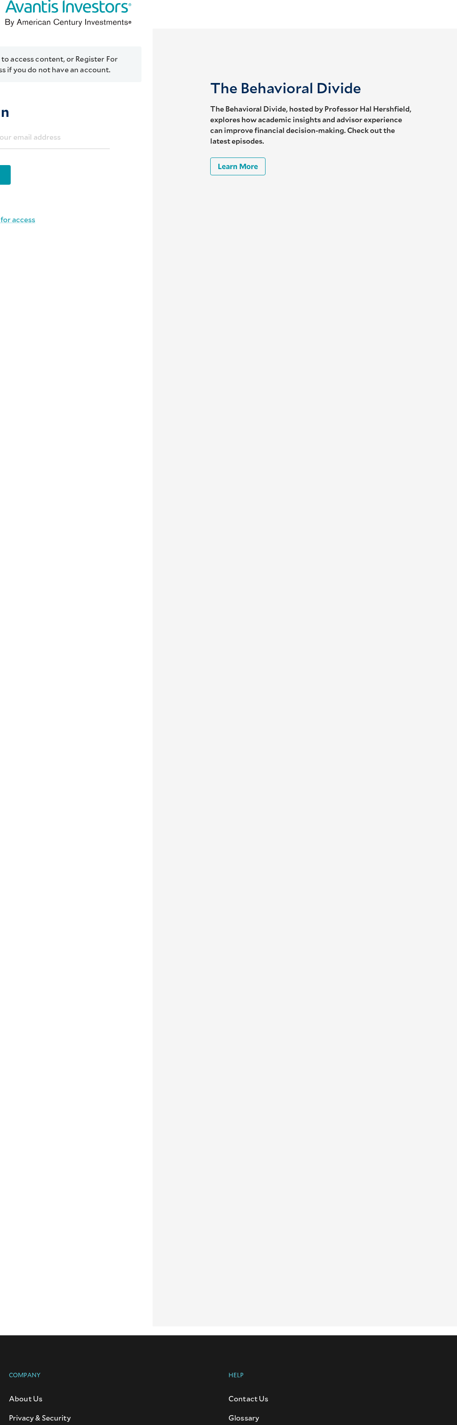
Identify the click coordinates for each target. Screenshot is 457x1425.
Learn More (238, 166)
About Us (25, 1398)
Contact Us (248, 1398)
